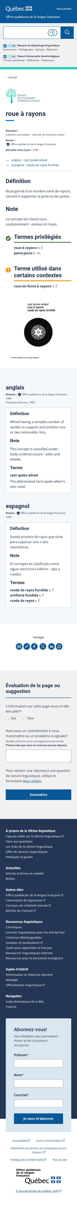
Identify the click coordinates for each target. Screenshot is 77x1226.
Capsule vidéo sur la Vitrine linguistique (33, 836)
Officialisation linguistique (24, 985)
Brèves (10, 878)
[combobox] (32, 32)
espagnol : (35, 165)
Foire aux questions (19, 841)
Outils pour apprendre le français (29, 948)
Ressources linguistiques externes (29, 953)
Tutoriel (11, 1006)
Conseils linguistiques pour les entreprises (35, 932)
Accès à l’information (49, 1141)
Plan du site (60, 1160)
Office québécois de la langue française (33, 17)
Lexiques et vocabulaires (23, 942)
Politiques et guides (19, 857)
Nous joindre (64, 8)
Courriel (21, 1095)
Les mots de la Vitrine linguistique (29, 846)
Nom (19, 1075)
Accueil (12, 77)
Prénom (21, 1055)
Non (31, 718)
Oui (13, 718)
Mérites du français (19, 910)
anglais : (29, 160)
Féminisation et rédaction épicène (29, 974)
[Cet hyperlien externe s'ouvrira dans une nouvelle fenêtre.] (19, 8)
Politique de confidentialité (26, 1160)
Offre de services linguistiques (27, 851)
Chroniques (14, 927)
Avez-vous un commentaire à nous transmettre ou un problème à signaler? (37, 733)
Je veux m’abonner (38, 1118)
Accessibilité (19, 1141)
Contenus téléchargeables (24, 937)
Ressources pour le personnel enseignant (34, 958)
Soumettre (38, 794)
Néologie (12, 980)
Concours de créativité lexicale (27, 905)
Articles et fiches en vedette (25, 873)
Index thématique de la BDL (25, 1001)
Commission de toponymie (24, 900)
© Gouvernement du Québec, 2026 (37, 1191)
